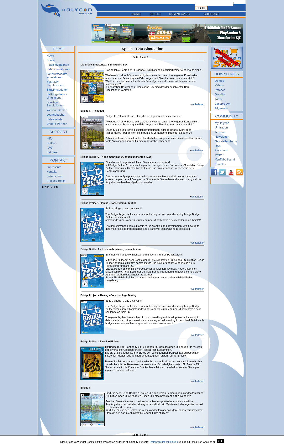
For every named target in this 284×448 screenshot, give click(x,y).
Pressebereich (56, 180)
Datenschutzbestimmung (164, 442)
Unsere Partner (57, 123)
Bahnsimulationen (58, 69)
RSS (218, 145)
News (50, 55)
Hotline (51, 143)
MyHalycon (222, 123)
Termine (220, 132)
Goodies (220, 94)
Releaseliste (55, 119)
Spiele (51, 60)
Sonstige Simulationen (55, 103)
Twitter (219, 155)
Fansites (220, 164)
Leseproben (223, 103)
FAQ (49, 147)
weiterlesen (197, 104)
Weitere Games (57, 110)
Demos (219, 80)
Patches (52, 152)
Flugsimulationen (58, 64)
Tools (218, 99)
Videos (219, 85)
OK (220, 441)
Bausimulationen (57, 89)
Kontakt (52, 171)
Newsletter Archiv (226, 141)
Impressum (54, 167)
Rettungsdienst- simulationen (57, 96)
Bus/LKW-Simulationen (55, 83)
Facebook (221, 150)
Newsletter (222, 136)
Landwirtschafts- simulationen (57, 75)
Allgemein (221, 108)
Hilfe (49, 138)
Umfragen (221, 127)
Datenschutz (55, 176)
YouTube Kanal (225, 159)
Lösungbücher (56, 114)
